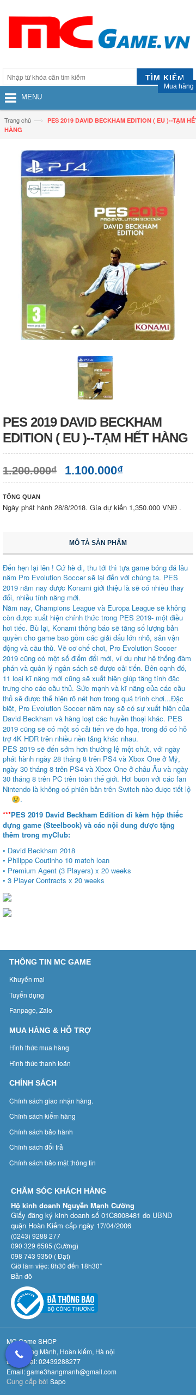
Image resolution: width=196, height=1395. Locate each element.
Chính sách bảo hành (41, 1131)
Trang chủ (17, 120)
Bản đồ (21, 1275)
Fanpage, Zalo (30, 1009)
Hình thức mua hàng (39, 1047)
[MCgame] (98, 35)
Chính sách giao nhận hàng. (51, 1100)
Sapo (58, 1381)
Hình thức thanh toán (40, 1063)
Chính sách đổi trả (36, 1146)
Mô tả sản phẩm (98, 543)
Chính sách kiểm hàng (42, 1115)
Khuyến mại (27, 979)
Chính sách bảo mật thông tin (52, 1162)
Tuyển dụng (26, 994)
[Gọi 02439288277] (19, 1354)
